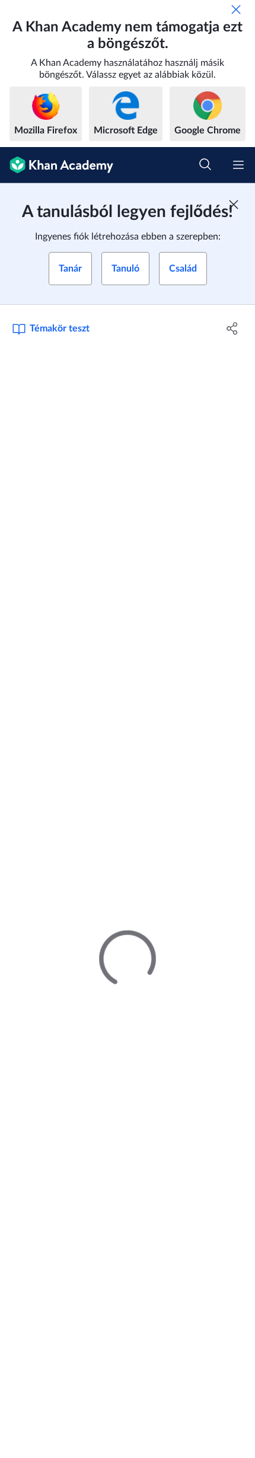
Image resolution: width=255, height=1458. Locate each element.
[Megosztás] (232, 328)
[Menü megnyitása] (238, 165)
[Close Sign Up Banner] (234, 204)
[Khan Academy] (56, 165)
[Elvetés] (236, 9)
